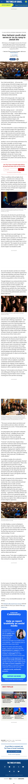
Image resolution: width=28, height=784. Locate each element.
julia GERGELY (14, 55)
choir (13, 740)
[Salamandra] (21, 778)
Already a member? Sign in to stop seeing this (14, 679)
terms (20, 172)
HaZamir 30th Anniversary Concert (12, 603)
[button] (26, 2)
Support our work (14, 676)
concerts (13, 741)
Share (13, 59)
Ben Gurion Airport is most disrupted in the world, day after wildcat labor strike (20, 701)
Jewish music (4, 741)
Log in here (18, 754)
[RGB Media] (11, 778)
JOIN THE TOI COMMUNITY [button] (14, 751)
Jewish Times (9, 740)
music (9, 741)
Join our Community (6, 5)
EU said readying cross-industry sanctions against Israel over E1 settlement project (8, 701)
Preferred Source (14, 52)
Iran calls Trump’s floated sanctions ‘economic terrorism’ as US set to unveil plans (8, 717)
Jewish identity (18, 740)
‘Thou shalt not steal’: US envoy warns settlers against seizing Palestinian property (20, 717)
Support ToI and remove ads (21, 5)
